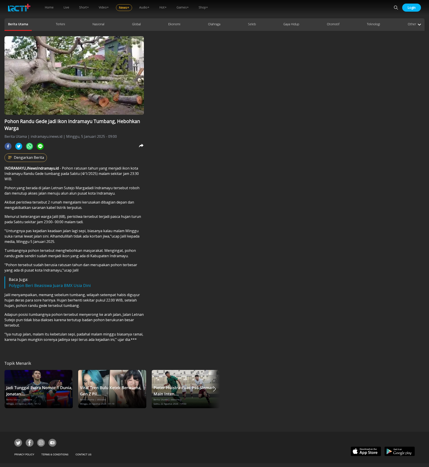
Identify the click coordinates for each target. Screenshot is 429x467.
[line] (40, 146)
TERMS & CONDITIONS (54, 454)
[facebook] (8, 146)
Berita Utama (18, 24)
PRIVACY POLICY (24, 454)
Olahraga (214, 24)
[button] (214, 389)
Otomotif (333, 24)
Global (136, 24)
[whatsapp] (29, 146)
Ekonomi (174, 24)
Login (412, 7)
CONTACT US (83, 454)
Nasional (98, 24)
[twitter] (18, 146)
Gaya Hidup (291, 24)
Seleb (252, 24)
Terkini (60, 24)
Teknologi (373, 24)
